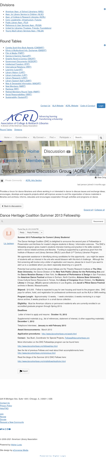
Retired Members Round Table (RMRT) (23, 91)
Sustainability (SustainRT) (17, 97)
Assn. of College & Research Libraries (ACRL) (26, 17)
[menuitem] (46, 105)
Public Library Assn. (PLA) (17, 22)
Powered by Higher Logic (53, 456)
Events (12, 160)
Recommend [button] (98, 221)
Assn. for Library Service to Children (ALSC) (25, 14)
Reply (22, 232)
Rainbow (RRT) (12, 89)
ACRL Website (72, 105)
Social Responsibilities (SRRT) (19, 94)
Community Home (21, 151)
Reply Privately (33, 232)
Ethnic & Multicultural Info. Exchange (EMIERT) (26, 50)
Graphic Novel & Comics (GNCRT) (21, 58)
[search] (101, 137)
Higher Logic (16, 444)
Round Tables (6, 129)
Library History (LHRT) (15, 72)
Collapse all (100, 209)
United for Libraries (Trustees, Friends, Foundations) (28, 28)
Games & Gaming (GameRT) (18, 55)
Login (101, 105)
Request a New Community (12, 422)
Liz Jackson (9, 243)
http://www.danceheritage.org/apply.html (59, 333)
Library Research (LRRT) (17, 77)
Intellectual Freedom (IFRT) (18, 64)
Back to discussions (12, 206)
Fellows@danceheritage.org (77, 337)
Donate (3, 419)
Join (2, 413)
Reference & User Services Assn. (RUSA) (24, 25)
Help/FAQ (4, 408)
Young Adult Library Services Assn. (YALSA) (25, 30)
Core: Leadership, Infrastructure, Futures (23, 19)
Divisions (18, 129)
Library (84, 151)
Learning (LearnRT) (14, 69)
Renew (3, 416)
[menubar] (68, 105)
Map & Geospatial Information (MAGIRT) (23, 83)
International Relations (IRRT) (19, 66)
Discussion (56, 151)
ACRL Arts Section (34, 180)
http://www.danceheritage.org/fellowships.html (38, 346)
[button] (8, 137)
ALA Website (57, 105)
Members (37, 160)
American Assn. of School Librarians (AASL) (25, 11)
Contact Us (45, 105)
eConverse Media (20, 450)
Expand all (88, 209)
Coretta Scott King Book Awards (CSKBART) (25, 47)
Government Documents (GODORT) (21, 61)
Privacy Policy (6, 405)
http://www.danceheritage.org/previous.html (36, 353)
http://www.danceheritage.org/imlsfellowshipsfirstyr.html (42, 361)
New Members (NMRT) (16, 86)
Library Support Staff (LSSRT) (19, 80)
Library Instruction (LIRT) (16, 75)
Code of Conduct (87, 105)
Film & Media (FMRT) (15, 53)
